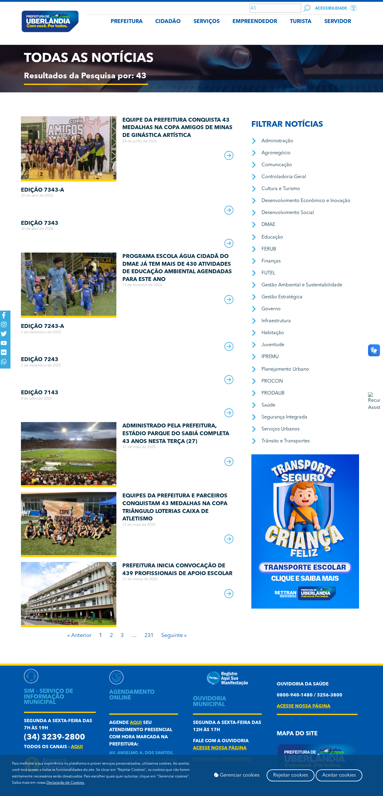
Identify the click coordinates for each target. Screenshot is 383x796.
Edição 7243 (39, 359)
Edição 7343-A (42, 190)
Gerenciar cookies (239, 775)
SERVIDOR (337, 21)
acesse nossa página (220, 748)
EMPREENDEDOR (254, 21)
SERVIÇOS (207, 21)
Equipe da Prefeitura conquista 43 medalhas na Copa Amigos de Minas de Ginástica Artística (177, 127)
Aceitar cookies (339, 775)
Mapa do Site (297, 734)
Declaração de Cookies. (65, 783)
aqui (77, 747)
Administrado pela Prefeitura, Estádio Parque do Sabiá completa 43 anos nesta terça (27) (175, 433)
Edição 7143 (39, 392)
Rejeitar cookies (290, 775)
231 (149, 635)
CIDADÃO (168, 21)
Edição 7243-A (42, 326)
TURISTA (300, 21)
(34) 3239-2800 (54, 738)
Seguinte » (174, 635)
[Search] (307, 8)
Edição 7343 (39, 223)
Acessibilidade (331, 8)
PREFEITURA (127, 21)
